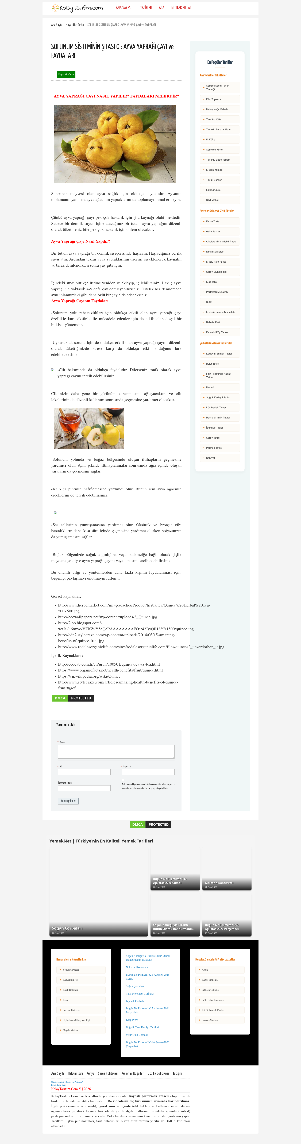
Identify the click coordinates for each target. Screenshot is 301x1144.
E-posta (126, 766)
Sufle (207, 301)
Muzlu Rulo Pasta (214, 261)
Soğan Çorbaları (135, 986)
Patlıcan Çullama (208, 989)
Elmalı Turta (211, 221)
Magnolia (210, 281)
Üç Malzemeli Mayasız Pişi (74, 1020)
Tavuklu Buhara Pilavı (216, 129)
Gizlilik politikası (158, 1074)
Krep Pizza (132, 1019)
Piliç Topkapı (212, 99)
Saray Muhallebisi (214, 271)
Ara (161, 8)
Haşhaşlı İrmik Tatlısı (216, 417)
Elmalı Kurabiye (213, 251)
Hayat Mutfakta (75, 25)
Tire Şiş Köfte (212, 119)
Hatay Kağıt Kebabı (215, 109)
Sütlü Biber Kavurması (211, 999)
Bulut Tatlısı (211, 363)
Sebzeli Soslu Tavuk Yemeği (216, 87)
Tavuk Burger (212, 179)
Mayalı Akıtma (68, 1030)
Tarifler (146, 8)
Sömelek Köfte (213, 149)
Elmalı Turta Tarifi (58, 1084)
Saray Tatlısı (211, 437)
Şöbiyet (209, 457)
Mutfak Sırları (181, 8)
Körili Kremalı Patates (211, 1010)
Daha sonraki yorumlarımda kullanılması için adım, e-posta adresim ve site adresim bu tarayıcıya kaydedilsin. (148, 786)
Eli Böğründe (212, 189)
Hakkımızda (75, 1074)
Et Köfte (209, 139)
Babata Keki (211, 322)
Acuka (203, 969)
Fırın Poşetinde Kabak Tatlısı (217, 375)
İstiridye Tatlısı (213, 427)
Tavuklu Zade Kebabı (216, 159)
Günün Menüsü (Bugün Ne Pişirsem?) (67, 1081)
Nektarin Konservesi (137, 967)
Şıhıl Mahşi (210, 199)
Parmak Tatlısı (212, 447)
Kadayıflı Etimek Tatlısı (217, 353)
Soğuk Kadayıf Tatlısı (216, 397)
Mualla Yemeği (213, 169)
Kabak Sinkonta (208, 979)
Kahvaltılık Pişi (68, 979)
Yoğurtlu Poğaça (69, 969)
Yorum (61, 742)
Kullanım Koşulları (133, 1074)
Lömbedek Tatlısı (214, 407)
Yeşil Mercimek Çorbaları (140, 993)
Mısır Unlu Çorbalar (137, 1034)
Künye (90, 1074)
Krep (63, 999)
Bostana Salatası (208, 1020)
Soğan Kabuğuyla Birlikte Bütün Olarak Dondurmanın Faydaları (148, 958)
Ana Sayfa (123, 8)
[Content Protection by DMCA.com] (73, 701)
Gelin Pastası (212, 231)
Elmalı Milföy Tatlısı (215, 332)
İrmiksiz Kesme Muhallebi (219, 312)
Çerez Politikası (108, 1074)
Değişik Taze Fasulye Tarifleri (142, 1027)
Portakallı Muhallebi (215, 291)
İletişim (177, 1074)
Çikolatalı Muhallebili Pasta (220, 241)
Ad (60, 766)
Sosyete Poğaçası (69, 1010)
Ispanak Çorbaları (135, 1001)
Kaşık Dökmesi (68, 989)
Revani (208, 387)
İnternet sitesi (65, 783)
